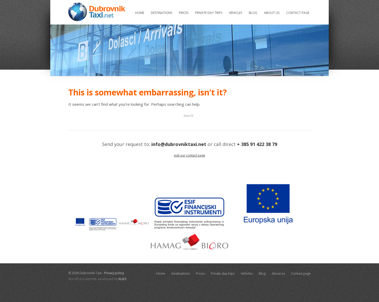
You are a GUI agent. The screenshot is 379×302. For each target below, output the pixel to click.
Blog (253, 13)
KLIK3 (122, 279)
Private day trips (208, 13)
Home (139, 13)
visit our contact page (189, 155)
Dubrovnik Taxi (96, 12)
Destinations (161, 13)
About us (271, 13)
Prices (183, 13)
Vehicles (235, 13)
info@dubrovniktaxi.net (178, 144)
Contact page (297, 13)
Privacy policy (114, 273)
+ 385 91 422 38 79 (257, 144)
